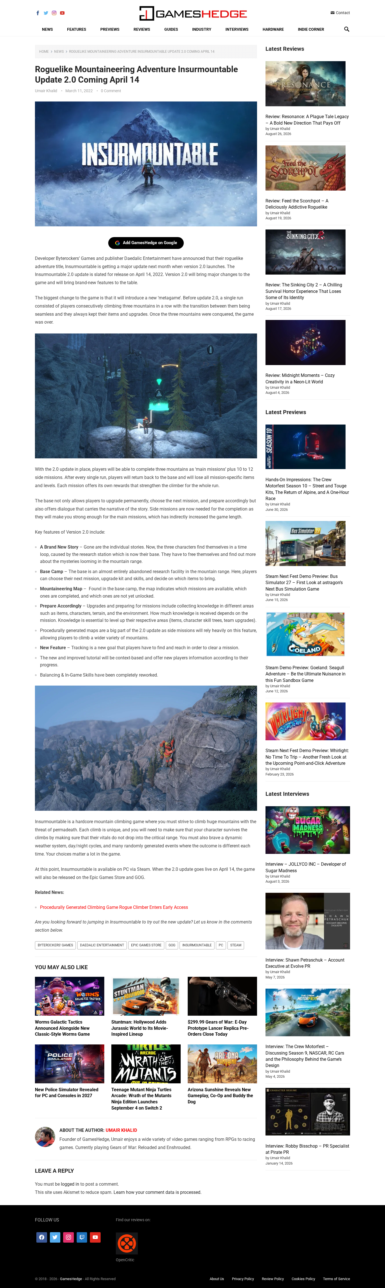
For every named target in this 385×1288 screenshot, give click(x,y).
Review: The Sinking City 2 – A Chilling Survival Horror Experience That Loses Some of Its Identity (303, 291)
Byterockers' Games (55, 945)
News (47, 29)
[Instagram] (68, 1237)
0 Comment (111, 91)
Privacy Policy (243, 1278)
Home (44, 52)
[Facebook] (41, 1237)
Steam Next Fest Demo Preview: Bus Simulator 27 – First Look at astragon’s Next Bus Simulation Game (304, 583)
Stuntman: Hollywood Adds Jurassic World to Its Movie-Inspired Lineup (139, 1028)
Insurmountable (197, 945)
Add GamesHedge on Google (150, 242)
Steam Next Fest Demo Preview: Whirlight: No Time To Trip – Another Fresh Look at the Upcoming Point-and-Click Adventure (307, 757)
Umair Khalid (46, 91)
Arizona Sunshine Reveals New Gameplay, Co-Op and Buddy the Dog (220, 1095)
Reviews (142, 29)
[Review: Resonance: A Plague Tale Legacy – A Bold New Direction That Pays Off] (305, 84)
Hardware (273, 29)
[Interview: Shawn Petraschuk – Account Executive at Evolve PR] (307, 922)
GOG (172, 945)
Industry (201, 29)
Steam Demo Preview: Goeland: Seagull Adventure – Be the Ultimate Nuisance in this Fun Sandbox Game (305, 674)
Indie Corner (311, 29)
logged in (70, 1184)
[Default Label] (82, 1237)
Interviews (237, 29)
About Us (217, 1278)
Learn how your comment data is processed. (158, 1192)
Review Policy (273, 1278)
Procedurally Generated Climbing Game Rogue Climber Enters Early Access (114, 907)
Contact (342, 12)
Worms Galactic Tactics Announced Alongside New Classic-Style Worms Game (62, 1028)
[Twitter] (55, 1237)
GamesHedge (71, 1278)
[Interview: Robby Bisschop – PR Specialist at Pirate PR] (307, 1112)
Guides (171, 29)
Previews (110, 29)
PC (221, 945)
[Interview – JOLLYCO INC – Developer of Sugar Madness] (307, 831)
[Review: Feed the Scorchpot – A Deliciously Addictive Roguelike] (305, 168)
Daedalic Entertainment (102, 945)
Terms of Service (336, 1278)
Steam (235, 945)
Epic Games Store (146, 945)
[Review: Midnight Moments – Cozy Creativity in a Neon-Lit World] (305, 343)
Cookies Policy (303, 1278)
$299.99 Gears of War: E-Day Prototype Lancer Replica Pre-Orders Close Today (218, 1028)
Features (76, 29)
